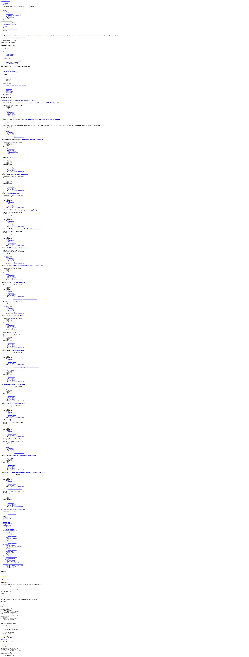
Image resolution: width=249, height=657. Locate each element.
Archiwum (5, 645)
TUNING (8, 548)
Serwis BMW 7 (6, 544)
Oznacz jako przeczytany (11, 54)
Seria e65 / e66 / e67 (10, 534)
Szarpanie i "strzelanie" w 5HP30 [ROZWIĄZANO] (45, 102)
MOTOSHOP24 (11, 561)
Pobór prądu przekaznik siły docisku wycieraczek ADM (28, 265)
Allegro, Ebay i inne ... (10, 567)
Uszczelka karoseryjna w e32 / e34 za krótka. (25, 299)
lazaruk (12, 334)
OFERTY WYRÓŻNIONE (11, 560)
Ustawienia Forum (9, 14)
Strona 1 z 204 (3, 37)
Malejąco (6, 597)
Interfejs (9, 420)
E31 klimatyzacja (15, 193)
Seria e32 (8, 539)
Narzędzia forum (5, 51)
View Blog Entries (9, 91)
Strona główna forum (7, 523)
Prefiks (2, 591)
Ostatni (19, 37)
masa (14, 332)
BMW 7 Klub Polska (7, 643)
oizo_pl (12, 268)
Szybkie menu (9, 16)
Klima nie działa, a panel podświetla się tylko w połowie (25, 210)
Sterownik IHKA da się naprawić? (16, 403)
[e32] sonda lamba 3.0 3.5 (13, 157)
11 (8, 37)
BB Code (5, 632)
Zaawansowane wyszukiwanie (9, 24)
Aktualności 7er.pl (7, 525)
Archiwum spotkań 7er (10, 558)
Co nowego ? (6, 18)
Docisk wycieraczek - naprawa (9, 85)
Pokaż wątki (9, 62)
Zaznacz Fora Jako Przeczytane (14, 15)
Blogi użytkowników (10, 529)
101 (11, 37)
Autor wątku (6, 100)
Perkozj (12, 474)
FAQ (7, 11)
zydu (12, 458)
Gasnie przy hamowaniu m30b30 (19, 174)
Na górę (14, 514)
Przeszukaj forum (6, 522)
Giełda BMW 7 (6, 559)
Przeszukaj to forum (6, 58)
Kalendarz (8, 12)
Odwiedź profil (9, 89)
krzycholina (13, 422)
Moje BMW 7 (6, 526)
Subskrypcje (5, 519)
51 (9, 37)
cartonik (12, 231)
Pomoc (4, 4)
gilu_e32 (12, 386)
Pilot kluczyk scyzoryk (19, 282)
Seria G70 (8, 531)
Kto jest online (6, 520)
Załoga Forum (11, 17)
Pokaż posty (16, 62)
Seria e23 (8, 541)
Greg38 (12, 142)
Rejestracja (5, 3)
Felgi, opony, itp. (9, 551)
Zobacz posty (8, 90)
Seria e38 (8, 537)
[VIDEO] (5, 636)
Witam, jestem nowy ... (10, 527)
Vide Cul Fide (13, 491)
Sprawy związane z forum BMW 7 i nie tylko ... (13, 564)
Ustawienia (5, 517)
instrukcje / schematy (10, 71)
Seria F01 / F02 (9, 533)
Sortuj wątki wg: (4, 586)
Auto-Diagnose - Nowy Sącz (14, 562)
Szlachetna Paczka (12, 566)
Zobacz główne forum (10, 55)
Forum (4, 10)
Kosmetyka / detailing (10, 545)
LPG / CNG (8, 553)
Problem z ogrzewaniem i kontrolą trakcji (25, 455)
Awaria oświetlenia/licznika (16, 439)
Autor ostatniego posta (22, 100)
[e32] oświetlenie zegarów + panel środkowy (14, 384)
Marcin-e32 (13, 441)
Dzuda (12, 121)
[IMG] (4, 634)
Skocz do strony (6, 40)
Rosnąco (6, 595)
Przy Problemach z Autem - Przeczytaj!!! (32, 139)
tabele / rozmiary (11, 552)
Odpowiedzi (11, 100)
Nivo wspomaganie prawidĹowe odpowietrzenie (26, 367)
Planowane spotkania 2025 (11, 557)
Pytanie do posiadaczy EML (14, 489)
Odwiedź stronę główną (13, 152)
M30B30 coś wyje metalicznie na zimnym (18, 247)
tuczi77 (12, 105)
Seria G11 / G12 (9, 532)
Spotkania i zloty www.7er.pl (9, 555)
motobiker (13, 195)
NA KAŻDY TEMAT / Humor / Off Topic (14, 565)
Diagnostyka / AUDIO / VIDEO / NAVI (14, 546)
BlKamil (12, 250)
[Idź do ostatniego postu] (19, 116)
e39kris (12, 318)
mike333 (12, 160)
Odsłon (16, 100)
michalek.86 (13, 176)
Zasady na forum (4, 639)
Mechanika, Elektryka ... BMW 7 (10, 29)
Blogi (4, 19)
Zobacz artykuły (9, 92)
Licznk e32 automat (18, 315)
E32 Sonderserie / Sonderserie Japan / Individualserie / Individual (42, 119)
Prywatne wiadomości (7, 518)
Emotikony (5, 633)
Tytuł (2, 100)
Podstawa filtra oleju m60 (17, 350)
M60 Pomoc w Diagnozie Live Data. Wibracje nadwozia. (26, 228)
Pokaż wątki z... (4, 582)
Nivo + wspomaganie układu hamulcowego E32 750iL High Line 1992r (26, 472)
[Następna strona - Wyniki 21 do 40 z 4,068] (15, 37)
